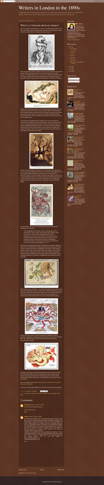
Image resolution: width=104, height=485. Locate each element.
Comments (72, 81)
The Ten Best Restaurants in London (79, 102)
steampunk (54, 393)
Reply (25, 412)
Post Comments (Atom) (30, 473)
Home (42, 470)
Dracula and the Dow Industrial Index (79, 138)
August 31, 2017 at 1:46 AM (37, 404)
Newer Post (22, 470)
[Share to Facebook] (45, 391)
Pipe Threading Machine (30, 409)
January (72, 60)
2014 (70, 69)
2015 (70, 66)
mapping (44, 393)
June (71, 53)
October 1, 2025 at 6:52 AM (35, 416)
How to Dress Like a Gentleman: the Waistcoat (79, 150)
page (53, 387)
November (72, 48)
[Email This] (41, 391)
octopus (49, 393)
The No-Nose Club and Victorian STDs (79, 126)
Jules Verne (34, 393)
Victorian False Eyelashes (77, 197)
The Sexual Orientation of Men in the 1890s (79, 173)
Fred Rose (28, 393)
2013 (70, 71)
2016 (70, 47)
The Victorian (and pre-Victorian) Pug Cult (79, 185)
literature (40, 393)
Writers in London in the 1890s (49, 7)
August (72, 51)
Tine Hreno (80, 23)
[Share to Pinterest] (47, 391)
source (47, 242)
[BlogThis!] (42, 391)
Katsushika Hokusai (45, 106)
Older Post (60, 470)
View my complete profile (73, 39)
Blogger (59, 481)
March (72, 57)
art (24, 393)
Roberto (26, 416)
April (71, 55)
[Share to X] (44, 391)
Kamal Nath (27, 404)
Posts (70, 78)
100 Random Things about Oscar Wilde (79, 114)
